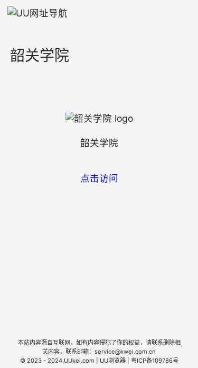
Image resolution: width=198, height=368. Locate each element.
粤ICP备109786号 (154, 360)
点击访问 (99, 178)
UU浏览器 (113, 360)
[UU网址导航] (37, 13)
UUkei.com (79, 360)
